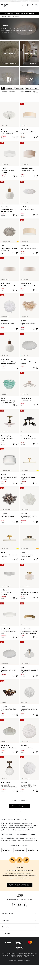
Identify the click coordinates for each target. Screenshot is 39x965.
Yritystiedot (6, 933)
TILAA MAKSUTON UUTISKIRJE (19, 885)
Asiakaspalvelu (7, 913)
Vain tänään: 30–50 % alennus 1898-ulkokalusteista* (19, 13)
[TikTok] (24, 904)
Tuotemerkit (29, 88)
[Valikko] (36, 5)
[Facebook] (14, 904)
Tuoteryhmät (19, 88)
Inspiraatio (5, 927)
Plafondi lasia (7, 850)
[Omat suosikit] (28, 5)
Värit (36, 88)
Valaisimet (10, 16)
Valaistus (3, 16)
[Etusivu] (4, 5)
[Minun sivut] (23, 5)
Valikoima (5, 920)
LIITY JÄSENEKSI (15, 1)
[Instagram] (19, 904)
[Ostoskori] (32, 5)
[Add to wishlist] (13, 137)
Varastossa (9, 88)
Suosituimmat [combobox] (26, 91)
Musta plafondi (19, 850)
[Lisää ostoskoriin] (17, 137)
